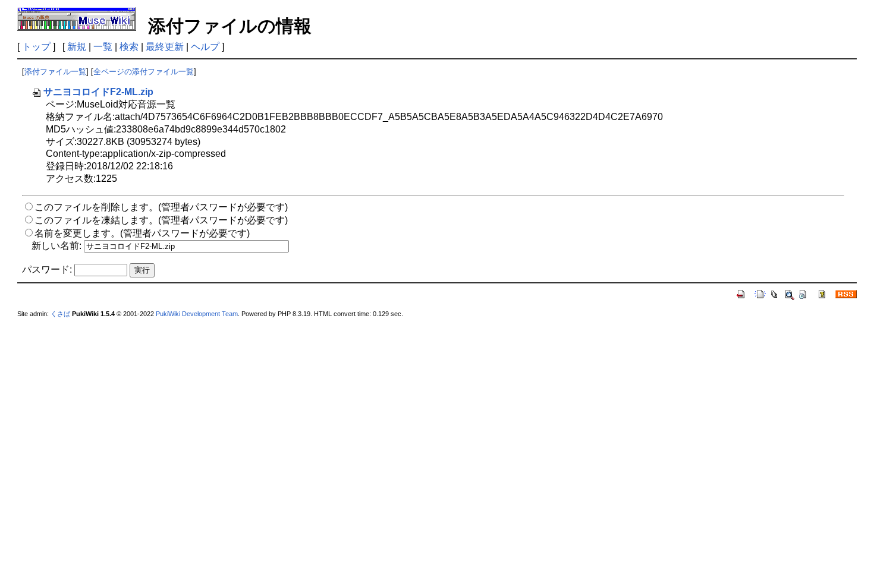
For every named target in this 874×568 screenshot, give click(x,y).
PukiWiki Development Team (197, 313)
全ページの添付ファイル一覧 (143, 71)
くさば (60, 313)
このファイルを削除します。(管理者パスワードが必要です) (161, 207)
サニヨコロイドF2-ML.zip (98, 92)
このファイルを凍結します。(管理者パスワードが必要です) (161, 220)
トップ (36, 47)
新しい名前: (56, 246)
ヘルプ (205, 47)
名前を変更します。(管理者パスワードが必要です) (142, 233)
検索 (129, 47)
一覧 (102, 47)
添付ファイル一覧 (55, 71)
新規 (76, 47)
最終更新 (165, 47)
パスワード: (47, 269)
